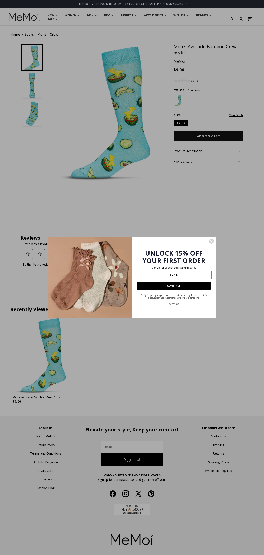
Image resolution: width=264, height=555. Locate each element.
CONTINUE (174, 285)
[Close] (211, 241)
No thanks (174, 303)
